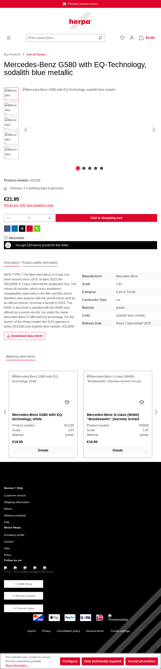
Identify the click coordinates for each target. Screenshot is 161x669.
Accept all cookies (141, 661)
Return (8, 508)
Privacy (46, 630)
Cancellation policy (68, 630)
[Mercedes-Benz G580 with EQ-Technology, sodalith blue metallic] (90, 129)
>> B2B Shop (23, 584)
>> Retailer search (24, 595)
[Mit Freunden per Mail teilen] (30, 228)
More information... (17, 665)
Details (43, 450)
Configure (70, 661)
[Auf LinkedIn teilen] (15, 228)
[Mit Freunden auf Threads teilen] (22, 228)
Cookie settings (120, 630)
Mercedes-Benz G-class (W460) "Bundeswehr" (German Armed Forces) (113, 417)
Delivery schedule (15, 515)
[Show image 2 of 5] (83, 168)
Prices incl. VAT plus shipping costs (28, 205)
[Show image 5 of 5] (101, 168)
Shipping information (16, 502)
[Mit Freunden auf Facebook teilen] (7, 228)
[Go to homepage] (80, 21)
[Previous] (25, 129)
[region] (80, 129)
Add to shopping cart (106, 218)
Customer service (15, 495)
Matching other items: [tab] (21, 356)
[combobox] (61, 38)
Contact (9, 541)
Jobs (7, 548)
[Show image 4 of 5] (95, 168)
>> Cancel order (23, 608)
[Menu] (8, 38)
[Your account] (131, 38)
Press (7, 554)
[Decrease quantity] (8, 218)
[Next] (154, 129)
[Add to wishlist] (67, 402)
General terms (95, 630)
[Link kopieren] (37, 228)
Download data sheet (26, 336)
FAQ (6, 522)
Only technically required (102, 661)
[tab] (12, 262)
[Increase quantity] (50, 218)
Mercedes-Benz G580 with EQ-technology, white (37, 417)
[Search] (100, 38)
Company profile (14, 534)
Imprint (31, 630)
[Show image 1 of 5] (78, 168)
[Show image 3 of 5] (89, 168)
